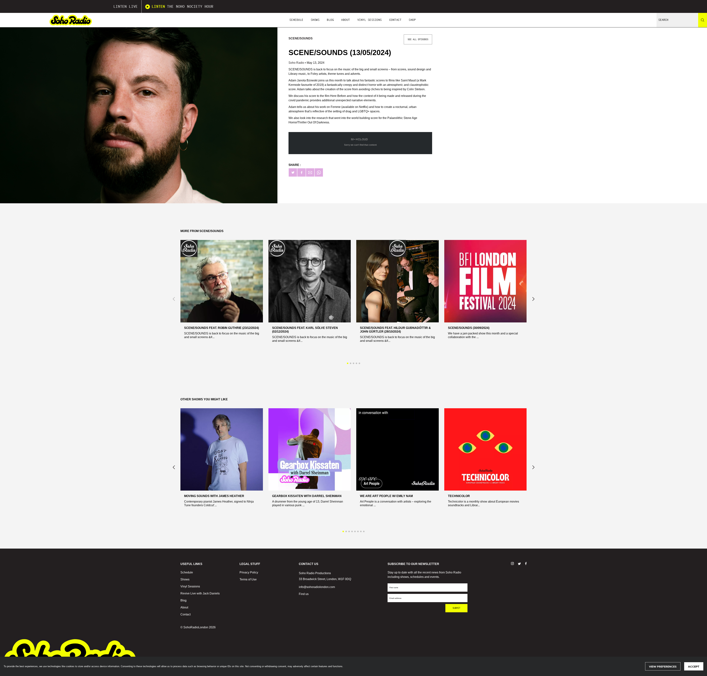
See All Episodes (418, 39)
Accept (693, 666)
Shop (412, 20)
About (345, 20)
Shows (315, 20)
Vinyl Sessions (369, 20)
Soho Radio (297, 62)
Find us (304, 594)
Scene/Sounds (301, 38)
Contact (395, 20)
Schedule (296, 20)
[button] (533, 299)
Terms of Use (248, 579)
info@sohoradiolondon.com (317, 587)
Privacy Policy (249, 572)
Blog (330, 20)
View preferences (663, 666)
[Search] (702, 20)
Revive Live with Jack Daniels (200, 593)
